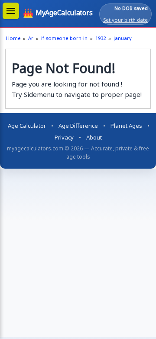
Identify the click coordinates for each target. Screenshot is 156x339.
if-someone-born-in (64, 38)
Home (13, 38)
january (123, 38)
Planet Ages (126, 126)
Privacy (64, 137)
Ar (30, 38)
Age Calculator (27, 126)
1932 (100, 38)
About (94, 137)
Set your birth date (125, 20)
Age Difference (78, 126)
